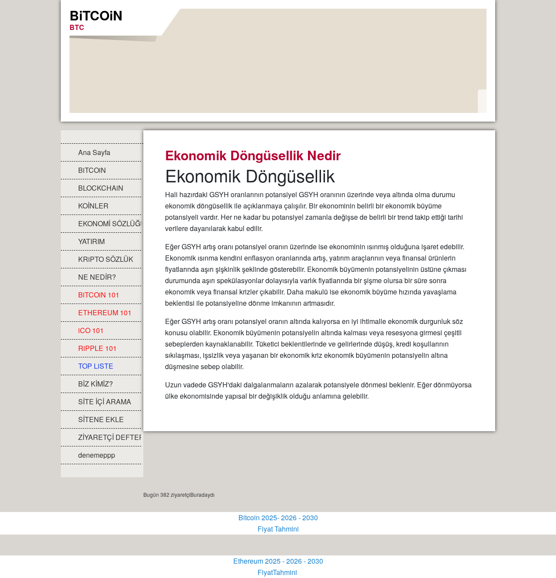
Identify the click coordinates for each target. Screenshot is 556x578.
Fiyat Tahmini (278, 529)
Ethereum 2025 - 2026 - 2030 (278, 561)
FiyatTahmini (278, 572)
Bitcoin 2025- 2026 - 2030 (278, 517)
